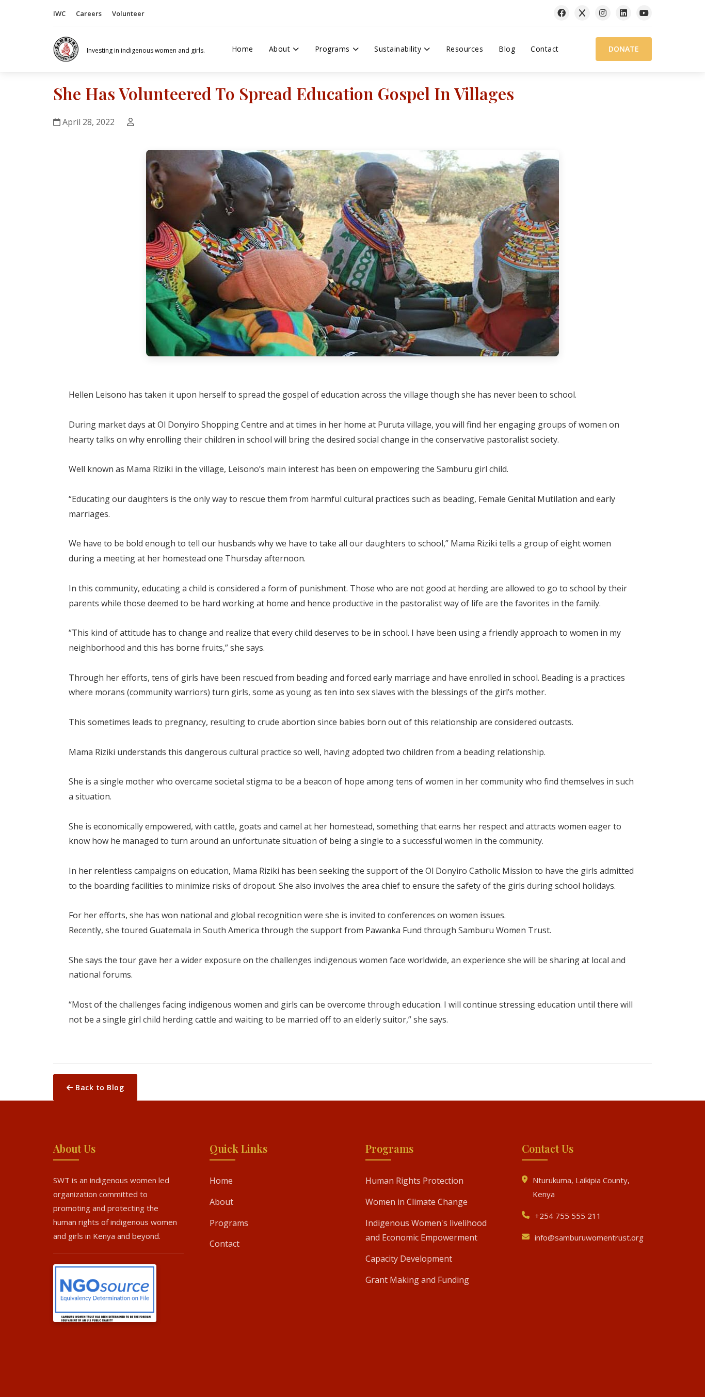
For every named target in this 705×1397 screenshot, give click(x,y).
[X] (582, 13)
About (221, 1201)
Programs (229, 1222)
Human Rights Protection (414, 1180)
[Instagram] (603, 13)
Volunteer (128, 13)
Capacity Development (408, 1258)
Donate (623, 49)
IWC (59, 13)
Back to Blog (98, 1087)
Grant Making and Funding (417, 1279)
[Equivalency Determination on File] (104, 1295)
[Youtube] (644, 13)
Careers (89, 13)
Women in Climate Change (416, 1201)
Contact (224, 1243)
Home (221, 1180)
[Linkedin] (623, 13)
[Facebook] (561, 13)
